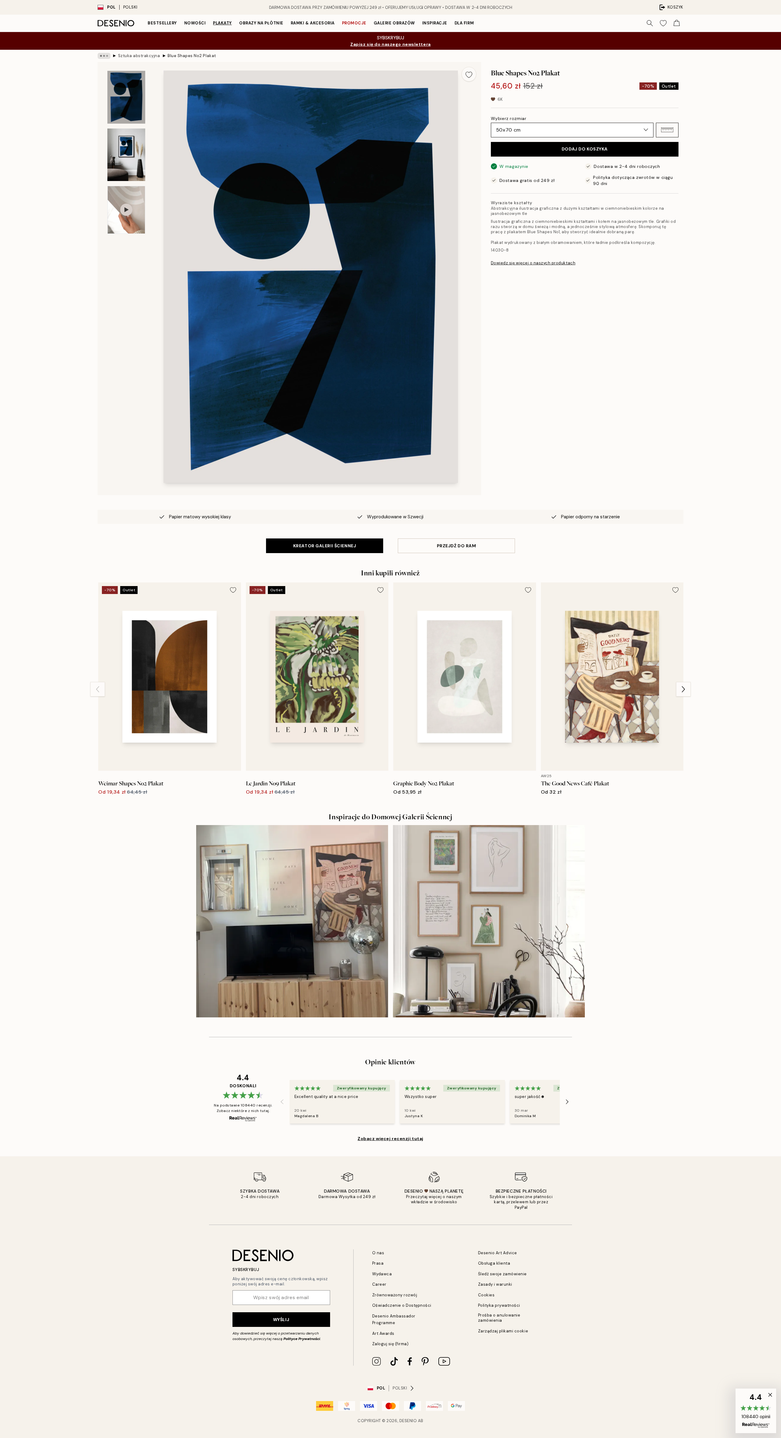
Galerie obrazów (394, 23)
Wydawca (382, 1274)
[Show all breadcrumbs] (104, 56)
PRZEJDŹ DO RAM (456, 546)
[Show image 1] (126, 97)
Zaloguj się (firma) (390, 1343)
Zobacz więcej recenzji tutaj (390, 1138)
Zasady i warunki (495, 1284)
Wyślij (281, 1319)
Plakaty (222, 23)
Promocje (354, 23)
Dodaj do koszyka (585, 149)
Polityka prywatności (499, 1305)
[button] (667, 129)
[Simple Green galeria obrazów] (489, 921)
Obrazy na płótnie (261, 23)
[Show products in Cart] (676, 23)
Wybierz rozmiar (508, 118)
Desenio (408, 1420)
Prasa (378, 1263)
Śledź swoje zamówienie (502, 1274)
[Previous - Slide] (97, 689)
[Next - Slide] (683, 689)
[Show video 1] (126, 210)
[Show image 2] (126, 155)
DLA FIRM (464, 23)
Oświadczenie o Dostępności (402, 1305)
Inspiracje (434, 23)
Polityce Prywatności (301, 1338)
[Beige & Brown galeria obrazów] (292, 921)
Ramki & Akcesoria (313, 23)
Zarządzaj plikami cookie (503, 1331)
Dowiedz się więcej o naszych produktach (533, 263)
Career (379, 1284)
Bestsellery (162, 23)
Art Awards (383, 1333)
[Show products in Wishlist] (663, 23)
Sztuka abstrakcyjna (139, 55)
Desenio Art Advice (497, 1252)
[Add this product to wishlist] (469, 74)
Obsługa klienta (494, 1263)
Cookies (486, 1295)
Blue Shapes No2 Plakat (191, 55)
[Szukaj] (650, 23)
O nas (378, 1252)
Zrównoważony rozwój (394, 1295)
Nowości (195, 23)
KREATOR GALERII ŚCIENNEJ (324, 546)
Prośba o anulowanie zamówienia (499, 1318)
